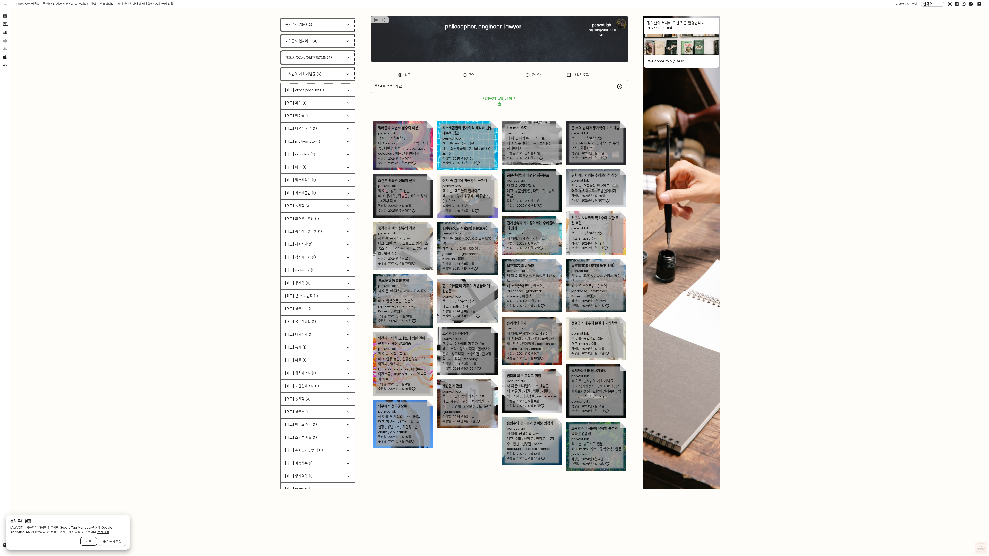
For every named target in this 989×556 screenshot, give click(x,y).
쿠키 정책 (167, 4)
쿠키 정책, (983, 552)
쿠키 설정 (985, 552)
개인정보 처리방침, (129, 4)
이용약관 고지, (151, 4)
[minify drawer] (5, 4)
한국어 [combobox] (927, 4)
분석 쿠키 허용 (112, 541)
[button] (5, 39)
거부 (88, 541)
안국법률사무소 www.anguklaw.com (981, 548)
